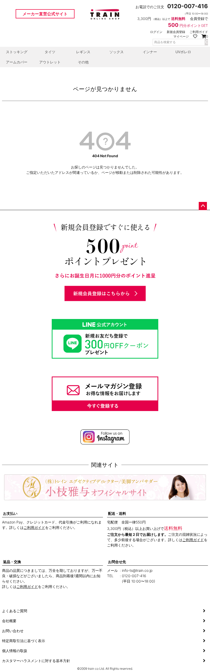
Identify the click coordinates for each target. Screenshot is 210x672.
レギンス (83, 52)
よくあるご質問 (14, 611)
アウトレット (50, 62)
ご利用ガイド (199, 32)
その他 (83, 62)
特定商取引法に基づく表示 (23, 641)
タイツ (50, 52)
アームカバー (16, 62)
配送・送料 (117, 513)
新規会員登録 (176, 32)
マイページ (181, 36)
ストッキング (16, 52)
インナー (150, 52)
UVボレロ (183, 52)
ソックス (116, 52)
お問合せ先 (117, 562)
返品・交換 (12, 562)
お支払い (10, 513)
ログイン (156, 32)
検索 (206, 42)
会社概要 (9, 621)
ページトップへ (203, 206)
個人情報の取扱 (14, 650)
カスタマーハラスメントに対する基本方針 (36, 660)
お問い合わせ (13, 631)
